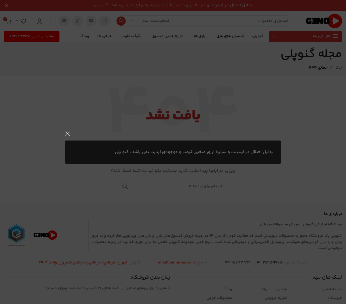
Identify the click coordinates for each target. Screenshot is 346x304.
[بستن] (67, 134)
